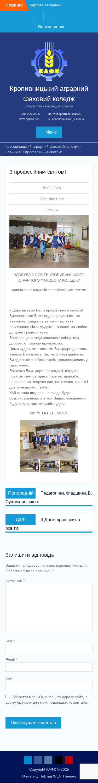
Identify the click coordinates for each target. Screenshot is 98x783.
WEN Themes (64, 776)
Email (11, 660)
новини (51, 210)
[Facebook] (39, 16)
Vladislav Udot (52, 199)
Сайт (9, 678)
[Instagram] (49, 16)
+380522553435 (29, 114)
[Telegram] (28, 16)
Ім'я (9, 641)
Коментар (15, 580)
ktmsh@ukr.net (29, 119)
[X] (59, 16)
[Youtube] (69, 16)
